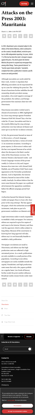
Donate (28, 337)
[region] (17, 401)
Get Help (24, 4)
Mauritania (5, 304)
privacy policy (11, 400)
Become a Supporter (14, 336)
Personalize (17, 405)
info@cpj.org (5, 385)
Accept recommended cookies (17, 411)
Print (6, 309)
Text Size (7, 315)
